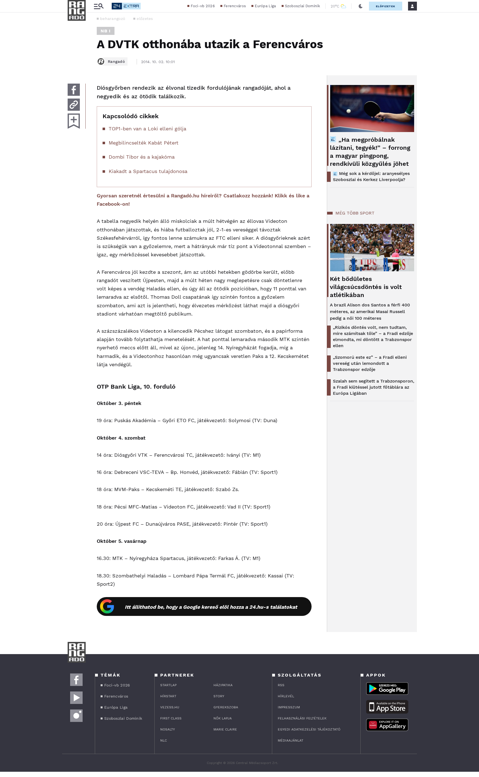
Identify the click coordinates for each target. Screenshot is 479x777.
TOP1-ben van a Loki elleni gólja (147, 128)
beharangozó (112, 18)
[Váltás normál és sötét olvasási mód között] (360, 6)
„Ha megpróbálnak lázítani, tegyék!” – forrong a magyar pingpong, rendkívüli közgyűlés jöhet (370, 151)
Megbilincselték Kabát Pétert (144, 143)
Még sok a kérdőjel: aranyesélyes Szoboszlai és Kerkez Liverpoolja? (371, 176)
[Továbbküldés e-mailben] (74, 105)
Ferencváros (235, 6)
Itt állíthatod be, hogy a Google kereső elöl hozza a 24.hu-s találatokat (211, 607)
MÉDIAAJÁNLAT (290, 740)
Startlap (168, 685)
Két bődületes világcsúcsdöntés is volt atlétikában (366, 286)
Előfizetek (385, 6)
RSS (281, 685)
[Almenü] (98, 6)
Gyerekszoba (225, 707)
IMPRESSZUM (289, 707)
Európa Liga (265, 6)
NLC (163, 740)
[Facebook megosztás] (74, 90)
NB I (106, 30)
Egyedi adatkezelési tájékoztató (309, 729)
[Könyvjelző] (74, 121)
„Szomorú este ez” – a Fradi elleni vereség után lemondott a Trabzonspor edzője (370, 363)
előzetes (145, 18)
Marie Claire (225, 729)
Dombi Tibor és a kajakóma (142, 157)
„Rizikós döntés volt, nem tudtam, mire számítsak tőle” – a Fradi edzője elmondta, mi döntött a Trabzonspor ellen (373, 336)
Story (218, 696)
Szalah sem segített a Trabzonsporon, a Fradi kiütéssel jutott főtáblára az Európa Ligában (373, 387)
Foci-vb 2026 (203, 6)
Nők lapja (222, 718)
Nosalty (167, 729)
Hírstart (168, 696)
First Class (171, 718)
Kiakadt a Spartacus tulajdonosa (148, 171)
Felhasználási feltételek (302, 718)
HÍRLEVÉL (286, 696)
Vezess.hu (169, 707)
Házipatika (223, 685)
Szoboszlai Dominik (302, 6)
